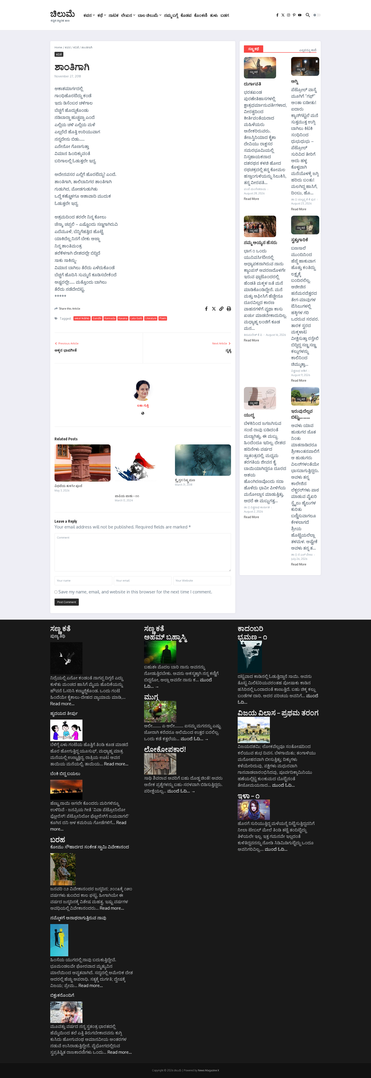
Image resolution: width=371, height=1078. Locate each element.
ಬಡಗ (224, 15)
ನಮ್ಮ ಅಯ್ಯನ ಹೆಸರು (260, 242)
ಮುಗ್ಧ (151, 696)
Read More (251, 199)
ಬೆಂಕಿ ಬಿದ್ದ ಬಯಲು (65, 773)
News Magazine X (208, 1070)
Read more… (62, 703)
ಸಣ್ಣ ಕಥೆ (253, 49)
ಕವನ (88, 15)
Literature (150, 318)
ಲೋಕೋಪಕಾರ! (165, 749)
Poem (163, 318)
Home (58, 47)
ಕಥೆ (100, 15)
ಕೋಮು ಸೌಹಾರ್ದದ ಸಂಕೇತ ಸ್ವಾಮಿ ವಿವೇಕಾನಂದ (89, 846)
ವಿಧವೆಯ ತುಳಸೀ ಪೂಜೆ (68, 486)
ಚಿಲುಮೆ (62, 13)
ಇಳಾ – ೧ (249, 795)
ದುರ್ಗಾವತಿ (252, 83)
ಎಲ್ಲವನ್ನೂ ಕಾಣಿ (307, 50)
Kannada (110, 318)
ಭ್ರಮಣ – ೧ (252, 636)
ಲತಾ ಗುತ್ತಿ (143, 405)
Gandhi (97, 318)
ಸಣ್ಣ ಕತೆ (60, 628)
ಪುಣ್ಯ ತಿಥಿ (57, 636)
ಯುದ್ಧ (249, 414)
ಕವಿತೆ (76, 47)
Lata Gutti (136, 318)
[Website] (142, 413)
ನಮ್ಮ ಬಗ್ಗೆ (171, 15)
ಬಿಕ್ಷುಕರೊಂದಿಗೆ (62, 995)
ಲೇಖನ (126, 15)
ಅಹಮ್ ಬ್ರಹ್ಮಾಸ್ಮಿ (165, 636)
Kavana (123, 318)
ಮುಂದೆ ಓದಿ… (195, 738)
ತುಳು (214, 15)
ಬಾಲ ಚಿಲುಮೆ (148, 15)
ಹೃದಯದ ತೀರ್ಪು (64, 713)
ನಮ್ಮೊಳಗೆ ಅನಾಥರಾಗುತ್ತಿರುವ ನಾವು (78, 917)
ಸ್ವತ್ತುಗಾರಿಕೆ (299, 239)
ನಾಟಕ (114, 15)
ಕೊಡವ (186, 15)
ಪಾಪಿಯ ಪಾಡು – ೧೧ (127, 496)
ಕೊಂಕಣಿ (200, 15)
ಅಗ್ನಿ (294, 81)
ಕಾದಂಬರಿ (250, 628)
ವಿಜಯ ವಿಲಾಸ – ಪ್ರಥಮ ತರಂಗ (278, 712)
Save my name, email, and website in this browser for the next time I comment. (135, 591)
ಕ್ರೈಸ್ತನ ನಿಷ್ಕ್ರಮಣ (185, 480)
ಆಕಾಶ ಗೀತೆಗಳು (82, 318)
